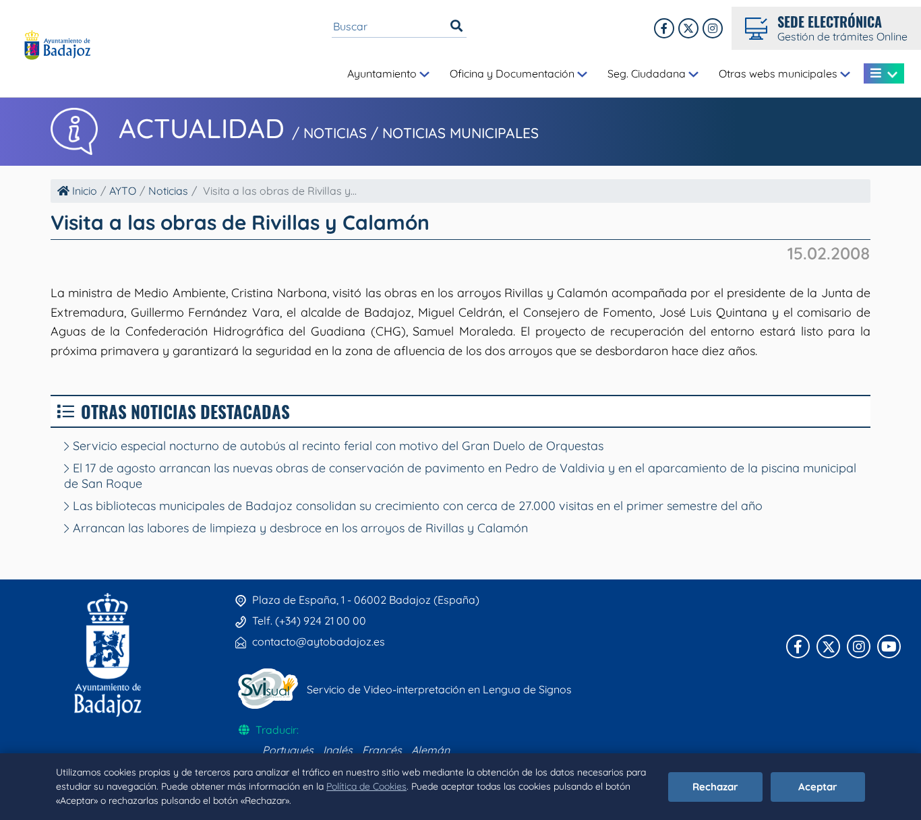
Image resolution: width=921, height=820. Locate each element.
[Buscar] (456, 26)
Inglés (338, 750)
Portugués (288, 750)
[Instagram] (713, 28)
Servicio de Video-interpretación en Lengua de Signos (439, 689)
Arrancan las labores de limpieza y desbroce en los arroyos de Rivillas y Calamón (298, 528)
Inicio (83, 190)
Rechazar (715, 786)
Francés (382, 750)
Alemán (430, 750)
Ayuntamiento (383, 73)
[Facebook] (664, 28)
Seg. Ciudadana (647, 73)
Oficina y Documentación (513, 73)
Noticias (168, 190)
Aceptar (817, 786)
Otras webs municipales (779, 73)
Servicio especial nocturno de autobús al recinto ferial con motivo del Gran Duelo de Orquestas (336, 445)
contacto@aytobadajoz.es (318, 641)
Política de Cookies (366, 786)
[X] (688, 28)
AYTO (122, 190)
